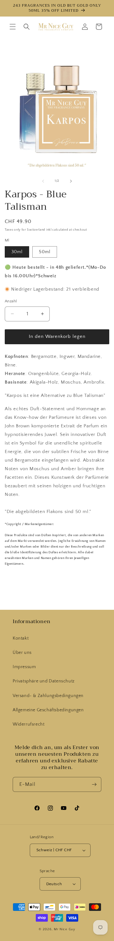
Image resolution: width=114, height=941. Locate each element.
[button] (13, 27)
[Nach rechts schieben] (71, 181)
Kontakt (20, 638)
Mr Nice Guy (64, 929)
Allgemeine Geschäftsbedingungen (48, 710)
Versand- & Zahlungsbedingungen (48, 695)
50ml (44, 251)
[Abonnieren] (94, 784)
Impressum (24, 666)
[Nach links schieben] (43, 181)
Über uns (22, 652)
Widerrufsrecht (28, 724)
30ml (16, 251)
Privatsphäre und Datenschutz (44, 681)
